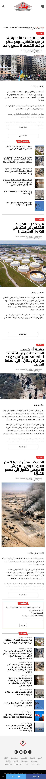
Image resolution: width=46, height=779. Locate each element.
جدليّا (27, 764)
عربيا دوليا (36, 764)
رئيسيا (40, 758)
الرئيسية (42, 28)
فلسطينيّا (25, 761)
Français (8, 764)
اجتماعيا (14, 758)
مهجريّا (34, 761)
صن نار (36, 28)
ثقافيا (16, 761)
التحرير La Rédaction (31, 52)
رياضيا (8, 761)
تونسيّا (32, 758)
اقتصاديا (24, 758)
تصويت (23, 625)
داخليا (6, 758)
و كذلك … (18, 764)
